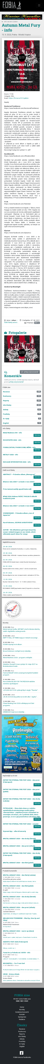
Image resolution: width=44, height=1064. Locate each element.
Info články (22, 1036)
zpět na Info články (11, 22)
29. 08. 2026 (7, 546)
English (22, 1046)
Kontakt (22, 1014)
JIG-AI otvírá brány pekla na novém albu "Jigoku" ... (20, 696)
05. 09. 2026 (7, 573)
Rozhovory (22, 1031)
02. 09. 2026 (7, 560)
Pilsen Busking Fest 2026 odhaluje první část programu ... (18, 703)
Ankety (22, 1039)
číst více (37, 435)
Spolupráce (22, 1017)
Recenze (22, 1029)
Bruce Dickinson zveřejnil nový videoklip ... (17, 650)
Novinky (22, 1009)
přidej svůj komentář (31, 372)
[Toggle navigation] (39, 5)
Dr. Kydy (22, 1044)
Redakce (22, 1019)
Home (22, 1007)
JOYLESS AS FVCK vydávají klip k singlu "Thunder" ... (21, 689)
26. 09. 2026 (7, 592)
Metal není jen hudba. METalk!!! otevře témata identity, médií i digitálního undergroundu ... (21, 629)
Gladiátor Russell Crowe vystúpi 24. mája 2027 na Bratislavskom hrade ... (20, 664)
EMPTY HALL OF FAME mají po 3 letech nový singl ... (21, 637)
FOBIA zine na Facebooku (22, 1057)
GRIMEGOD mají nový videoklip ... (14, 711)
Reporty (22, 1034)
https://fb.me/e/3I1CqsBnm (19, 98)
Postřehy (22, 1041)
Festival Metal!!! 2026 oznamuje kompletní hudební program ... (20, 673)
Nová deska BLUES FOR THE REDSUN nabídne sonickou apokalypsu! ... (19, 681)
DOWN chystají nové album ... (13, 643)
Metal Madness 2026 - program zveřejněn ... (18, 656)
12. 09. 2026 (7, 579)
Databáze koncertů (22, 1012)
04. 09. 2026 (7, 566)
